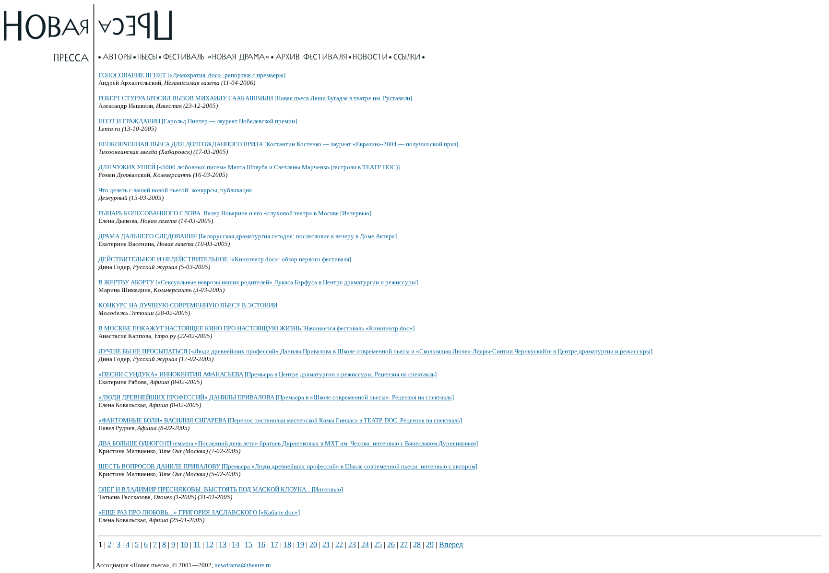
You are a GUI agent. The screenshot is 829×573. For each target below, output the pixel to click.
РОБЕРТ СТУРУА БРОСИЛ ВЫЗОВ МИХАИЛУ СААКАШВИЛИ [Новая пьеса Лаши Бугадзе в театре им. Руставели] (255, 98)
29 (430, 544)
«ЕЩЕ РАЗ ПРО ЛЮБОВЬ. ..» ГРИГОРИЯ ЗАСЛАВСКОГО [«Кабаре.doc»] (199, 512)
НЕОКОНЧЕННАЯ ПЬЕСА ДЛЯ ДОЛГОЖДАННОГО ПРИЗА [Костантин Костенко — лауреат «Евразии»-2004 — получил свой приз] (278, 144)
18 (287, 544)
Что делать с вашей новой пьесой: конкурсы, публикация (175, 190)
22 (339, 544)
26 (391, 544)
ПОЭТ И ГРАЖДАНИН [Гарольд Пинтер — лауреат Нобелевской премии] (197, 121)
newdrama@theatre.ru (242, 565)
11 (197, 544)
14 (235, 544)
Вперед (451, 544)
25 (378, 544)
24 (365, 544)
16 (261, 544)
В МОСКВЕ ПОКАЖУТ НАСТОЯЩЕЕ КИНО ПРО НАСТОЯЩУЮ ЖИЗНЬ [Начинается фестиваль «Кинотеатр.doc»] (256, 328)
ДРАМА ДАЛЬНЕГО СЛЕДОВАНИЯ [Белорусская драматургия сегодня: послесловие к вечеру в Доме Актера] (247, 236)
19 (300, 544)
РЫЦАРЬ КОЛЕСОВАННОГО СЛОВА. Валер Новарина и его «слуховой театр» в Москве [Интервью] (234, 213)
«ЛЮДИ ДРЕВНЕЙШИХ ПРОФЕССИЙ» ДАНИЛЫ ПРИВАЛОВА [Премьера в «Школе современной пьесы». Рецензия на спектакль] (276, 397)
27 (404, 544)
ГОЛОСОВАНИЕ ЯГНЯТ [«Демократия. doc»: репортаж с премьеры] (191, 75)
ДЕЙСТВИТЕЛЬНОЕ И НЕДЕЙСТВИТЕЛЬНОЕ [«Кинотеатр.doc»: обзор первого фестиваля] (224, 259)
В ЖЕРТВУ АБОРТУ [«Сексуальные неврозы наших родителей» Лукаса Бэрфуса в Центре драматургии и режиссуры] (258, 282)
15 (248, 544)
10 (184, 544)
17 (274, 544)
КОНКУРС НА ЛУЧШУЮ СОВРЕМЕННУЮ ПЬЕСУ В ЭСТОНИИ (187, 305)
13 (222, 544)
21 (326, 544)
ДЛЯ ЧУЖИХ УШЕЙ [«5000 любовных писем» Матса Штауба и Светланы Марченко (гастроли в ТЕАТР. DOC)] (249, 167)
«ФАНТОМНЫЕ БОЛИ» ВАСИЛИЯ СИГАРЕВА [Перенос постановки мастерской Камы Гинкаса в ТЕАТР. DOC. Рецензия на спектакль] (280, 420)
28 (417, 544)
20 (313, 544)
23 (352, 544)
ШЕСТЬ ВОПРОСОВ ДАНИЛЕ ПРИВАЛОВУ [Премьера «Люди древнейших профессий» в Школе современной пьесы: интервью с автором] (287, 466)
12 (209, 544)
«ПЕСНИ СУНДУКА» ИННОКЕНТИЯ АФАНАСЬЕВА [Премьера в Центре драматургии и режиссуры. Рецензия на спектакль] (267, 374)
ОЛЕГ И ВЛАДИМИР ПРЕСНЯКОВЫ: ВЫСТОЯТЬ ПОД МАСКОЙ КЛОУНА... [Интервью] (220, 489)
